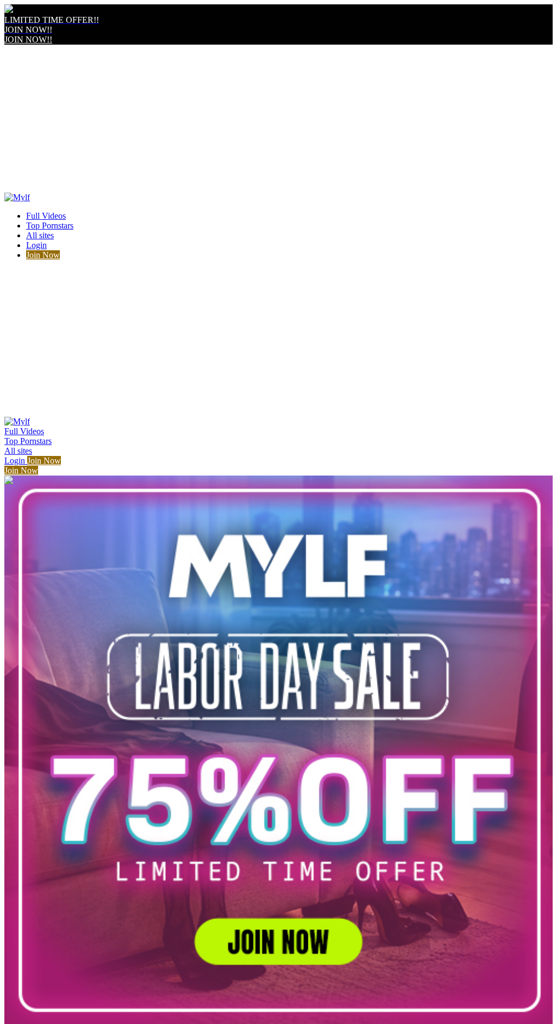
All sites (40, 235)
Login (36, 245)
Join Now (43, 255)
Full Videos (46, 215)
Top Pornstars (49, 225)
